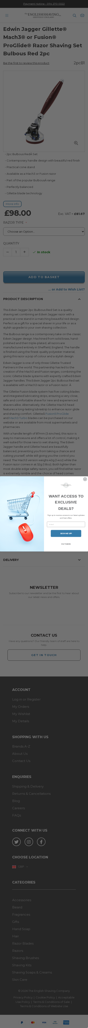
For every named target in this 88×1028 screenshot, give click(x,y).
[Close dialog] (85, 479)
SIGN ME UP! (66, 533)
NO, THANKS (65, 544)
